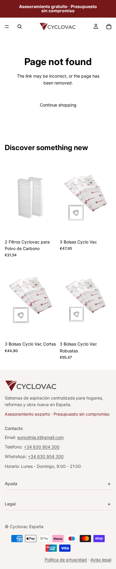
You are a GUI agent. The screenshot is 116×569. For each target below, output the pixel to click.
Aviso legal (100, 559)
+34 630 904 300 (41, 446)
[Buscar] (19, 26)
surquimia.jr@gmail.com (40, 437)
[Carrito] (108, 26)
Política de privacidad (66, 559)
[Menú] (7, 26)
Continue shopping (58, 104)
